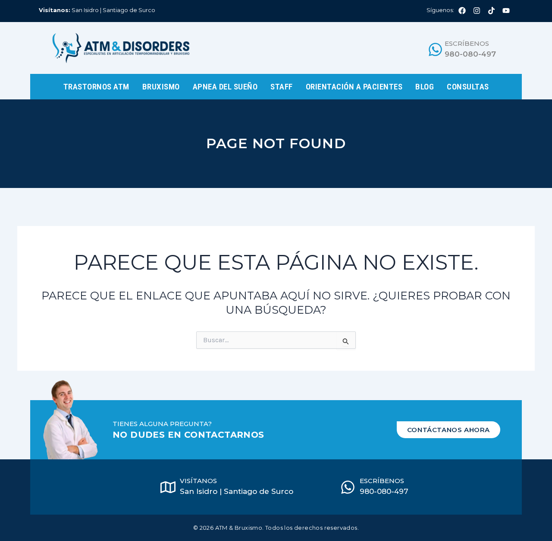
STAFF (281, 87)
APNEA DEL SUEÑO (225, 87)
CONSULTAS (468, 87)
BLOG (424, 87)
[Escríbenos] (435, 49)
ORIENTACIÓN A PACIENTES (354, 87)
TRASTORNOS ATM (96, 87)
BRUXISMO (161, 87)
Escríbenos (467, 43)
